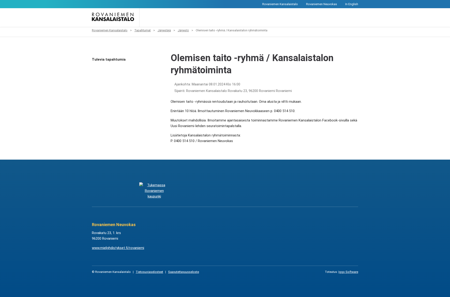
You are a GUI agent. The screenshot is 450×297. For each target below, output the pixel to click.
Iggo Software (348, 272)
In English (351, 4)
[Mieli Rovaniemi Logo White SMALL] (295, 190)
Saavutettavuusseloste (183, 272)
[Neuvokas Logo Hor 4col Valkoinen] (248, 190)
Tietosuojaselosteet (149, 272)
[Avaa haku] (146, 17)
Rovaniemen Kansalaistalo (280, 4)
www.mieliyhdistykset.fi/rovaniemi (118, 248)
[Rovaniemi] (154, 190)
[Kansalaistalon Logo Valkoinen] (201, 190)
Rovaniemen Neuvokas (321, 4)
